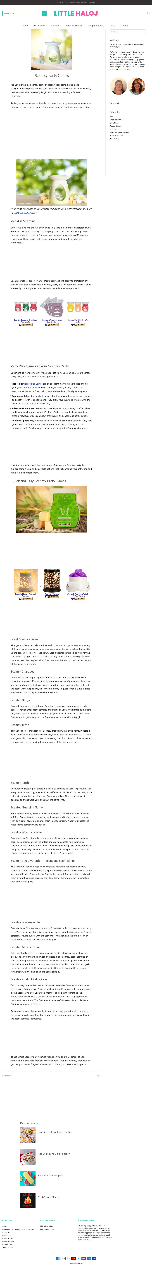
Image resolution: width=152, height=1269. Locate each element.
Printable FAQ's (8, 1238)
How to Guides (8, 1241)
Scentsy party (50, 107)
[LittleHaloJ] (76, 13)
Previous (6, 1075)
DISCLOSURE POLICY (26, 213)
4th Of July (114, 139)
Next (98, 1075)
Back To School (116, 135)
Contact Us (6, 1235)
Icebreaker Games (33, 384)
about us (122, 69)
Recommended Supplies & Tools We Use (18, 1229)
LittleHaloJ (78, 1263)
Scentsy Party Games (52, 75)
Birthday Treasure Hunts (120, 132)
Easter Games (115, 126)
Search (5, 1226)
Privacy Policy (7, 1244)
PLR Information (46, 1226)
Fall (111, 116)
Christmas (114, 123)
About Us (6, 1232)
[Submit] (44, 13)
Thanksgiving (115, 120)
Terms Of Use (7, 1247)
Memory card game (63, 645)
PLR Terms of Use (47, 1229)
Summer (113, 129)
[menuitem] (25, 25)
